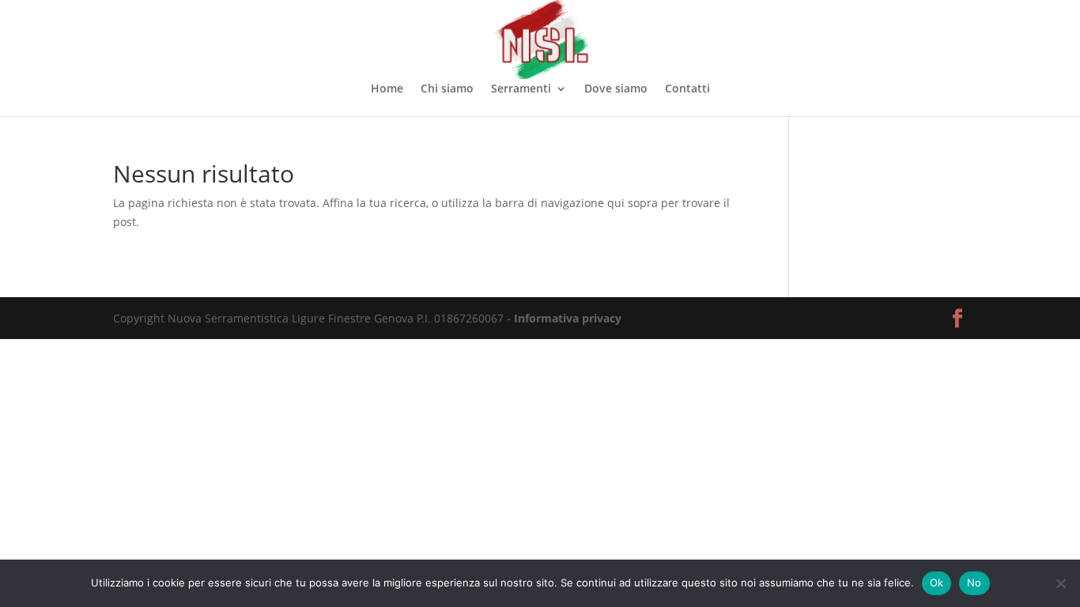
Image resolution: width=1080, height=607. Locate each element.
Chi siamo (447, 89)
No (974, 582)
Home (387, 89)
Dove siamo (616, 89)
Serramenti (521, 89)
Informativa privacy (567, 318)
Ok (937, 582)
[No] (1060, 583)
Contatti (687, 89)
